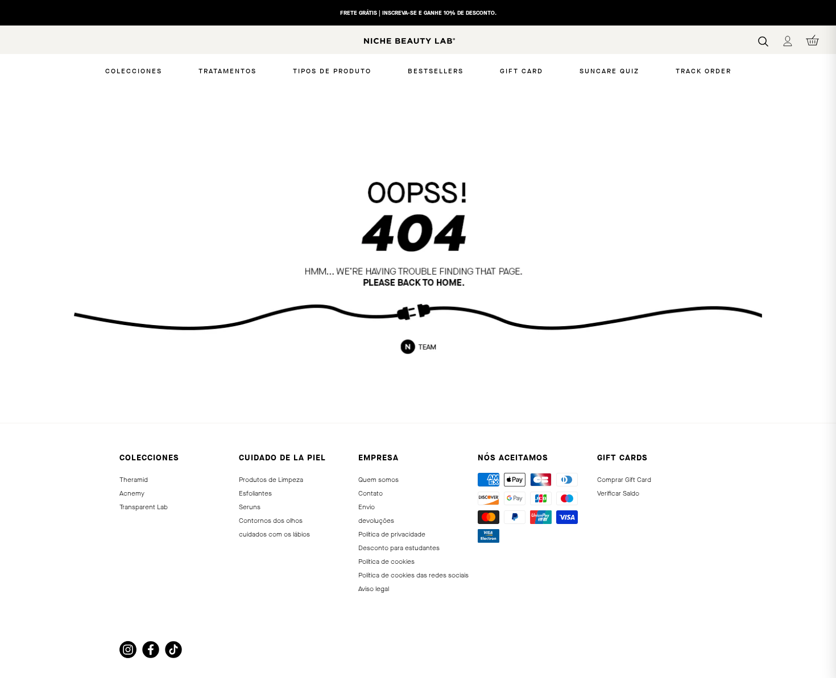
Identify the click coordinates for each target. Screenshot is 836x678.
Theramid (133, 479)
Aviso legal (373, 588)
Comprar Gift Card (624, 479)
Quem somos (378, 479)
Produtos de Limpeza (271, 479)
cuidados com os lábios (274, 534)
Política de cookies (386, 561)
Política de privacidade (391, 534)
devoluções (376, 520)
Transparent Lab (143, 506)
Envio (366, 506)
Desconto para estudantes (399, 547)
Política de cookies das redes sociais (413, 575)
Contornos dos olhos (271, 520)
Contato (370, 493)
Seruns (249, 506)
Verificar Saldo (618, 493)
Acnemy (131, 493)
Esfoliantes (255, 493)
